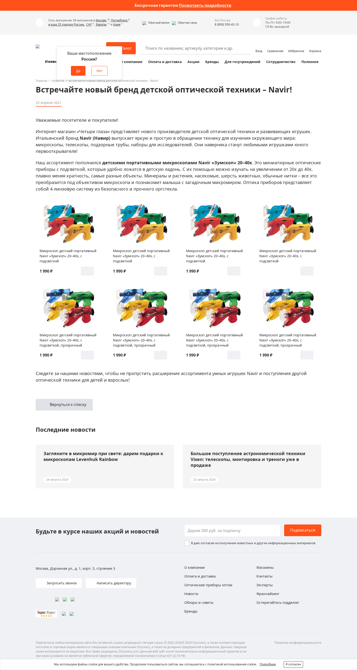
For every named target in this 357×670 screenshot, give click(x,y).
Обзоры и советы (198, 602)
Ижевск (52, 61)
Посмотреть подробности (205, 5)
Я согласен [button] (293, 664)
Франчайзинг (267, 593)
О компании (131, 61)
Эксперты (264, 585)
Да (78, 70)
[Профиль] (259, 46)
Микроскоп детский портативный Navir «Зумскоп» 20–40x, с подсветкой (68, 255)
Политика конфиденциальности (297, 643)
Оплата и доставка (165, 61)
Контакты (264, 576)
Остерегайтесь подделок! (277, 602)
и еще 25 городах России (66, 24)
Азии (116, 24)
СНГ (89, 24)
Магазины (265, 567)
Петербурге (119, 20)
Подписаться (302, 530)
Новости (58, 81)
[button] (156, 22)
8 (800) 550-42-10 (227, 24)
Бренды (212, 61)
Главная (41, 81)
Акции (193, 61)
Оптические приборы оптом (208, 585)
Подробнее (268, 664)
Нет (99, 70)
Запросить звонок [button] (61, 583)
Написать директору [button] (113, 583)
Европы (101, 24)
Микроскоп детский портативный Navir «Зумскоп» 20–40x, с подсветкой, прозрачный (68, 340)
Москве (101, 20)
